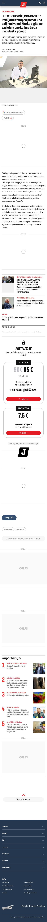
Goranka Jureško (11, 49)
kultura (5, 854)
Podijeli (6, 118)
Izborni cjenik (28, 886)
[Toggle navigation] (3, 3)
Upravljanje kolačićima (30, 893)
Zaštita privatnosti (7, 886)
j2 (3, 840)
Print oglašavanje (29, 889)
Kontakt (4, 893)
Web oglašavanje (7, 889)
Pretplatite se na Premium (33, 906)
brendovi (6, 867)
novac (5, 847)
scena (5, 861)
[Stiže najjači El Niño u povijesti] (39, 697)
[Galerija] (23, 72)
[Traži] (44, 3)
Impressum (5, 882)
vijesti (5, 826)
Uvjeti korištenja (28, 882)
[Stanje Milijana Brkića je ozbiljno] (39, 668)
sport (4, 833)
